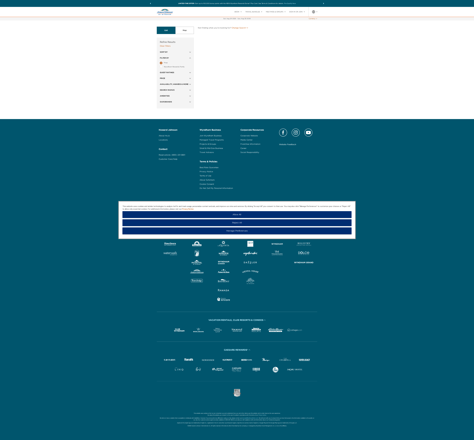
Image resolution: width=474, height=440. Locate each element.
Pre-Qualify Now (290, 3)
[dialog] (237, 220)
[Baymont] (223, 281)
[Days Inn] (197, 244)
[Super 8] (197, 254)
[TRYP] (250, 244)
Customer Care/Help (168, 159)
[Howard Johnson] (197, 272)
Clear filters (165, 46)
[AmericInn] (223, 272)
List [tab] (166, 30)
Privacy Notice (206, 171)
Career (243, 148)
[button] (150, 3)
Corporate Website (249, 136)
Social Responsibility (249, 152)
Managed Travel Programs (212, 140)
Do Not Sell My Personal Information (216, 188)
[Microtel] (197, 263)
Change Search (239, 28)
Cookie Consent (207, 184)
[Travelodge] (197, 281)
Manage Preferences (237, 231)
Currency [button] (312, 18)
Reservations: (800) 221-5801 (172, 155)
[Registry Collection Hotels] (304, 244)
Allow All (237, 214)
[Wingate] (223, 254)
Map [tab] (185, 30)
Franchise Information (250, 144)
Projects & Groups (208, 144)
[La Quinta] (223, 244)
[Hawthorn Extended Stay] (170, 244)
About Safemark (207, 180)
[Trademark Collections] (277, 254)
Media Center (246, 140)
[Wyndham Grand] (304, 263)
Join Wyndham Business (211, 136)
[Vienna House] (250, 272)
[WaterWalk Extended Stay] (170, 254)
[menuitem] (238, 12)
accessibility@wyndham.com (250, 418)
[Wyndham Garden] (223, 263)
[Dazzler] (250, 263)
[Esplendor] (250, 254)
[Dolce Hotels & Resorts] (304, 254)
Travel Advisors (207, 152)
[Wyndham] (277, 244)
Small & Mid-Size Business (211, 148)
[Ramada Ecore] (223, 300)
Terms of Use (205, 176)
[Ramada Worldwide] (223, 290)
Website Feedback (287, 144)
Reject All (237, 222)
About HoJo (164, 136)
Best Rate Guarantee (209, 167)
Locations (163, 140)
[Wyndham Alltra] (250, 281)
